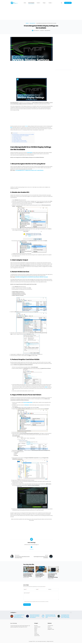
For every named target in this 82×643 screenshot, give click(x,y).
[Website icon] (31, 547)
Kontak (49, 626)
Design (44, 2)
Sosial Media (36, 634)
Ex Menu (50, 2)
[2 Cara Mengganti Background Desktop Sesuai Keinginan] (41, 569)
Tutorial (38, 2)
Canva (35, 631)
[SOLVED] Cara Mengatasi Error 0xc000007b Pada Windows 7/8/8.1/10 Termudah (31, 277)
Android (35, 633)
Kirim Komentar (27, 604)
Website (49, 589)
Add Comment (27, 592)
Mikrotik (35, 628)
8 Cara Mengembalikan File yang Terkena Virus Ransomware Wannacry (19, 616)
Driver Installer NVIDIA (27, 402)
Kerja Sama (50, 628)
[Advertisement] (41, 12)
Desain (35, 630)
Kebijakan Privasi (51, 629)
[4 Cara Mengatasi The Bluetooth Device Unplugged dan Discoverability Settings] (53, 569)
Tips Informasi (37, 635)
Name (25, 589)
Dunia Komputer (31, 2)
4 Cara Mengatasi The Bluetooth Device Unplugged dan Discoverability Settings (53, 575)
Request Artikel (68, 2)
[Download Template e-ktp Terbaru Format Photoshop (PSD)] (43, 616)
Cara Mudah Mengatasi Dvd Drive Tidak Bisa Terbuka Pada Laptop (28, 575)
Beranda (35, 625)
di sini (46, 387)
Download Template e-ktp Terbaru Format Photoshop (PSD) (51, 616)
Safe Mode (26, 405)
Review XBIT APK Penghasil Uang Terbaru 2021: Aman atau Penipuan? (34, 616)
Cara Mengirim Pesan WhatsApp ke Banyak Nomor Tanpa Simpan (65, 616)
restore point (29, 152)
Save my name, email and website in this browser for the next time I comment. (36, 601)
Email (37, 589)
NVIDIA (26, 126)
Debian (35, 629)
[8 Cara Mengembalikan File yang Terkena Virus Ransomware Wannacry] (11, 616)
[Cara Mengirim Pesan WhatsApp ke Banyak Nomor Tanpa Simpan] (58, 616)
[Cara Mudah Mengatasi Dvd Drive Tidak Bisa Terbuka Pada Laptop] (28, 569)
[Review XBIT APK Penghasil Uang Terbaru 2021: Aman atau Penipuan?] (27, 616)
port (11, 127)
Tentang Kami (50, 625)
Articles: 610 (31, 549)
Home (25, 2)
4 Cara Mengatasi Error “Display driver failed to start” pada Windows (29, 170)
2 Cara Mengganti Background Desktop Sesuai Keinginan (40, 575)
